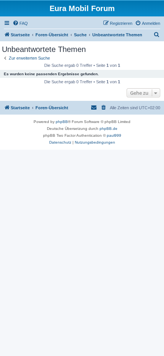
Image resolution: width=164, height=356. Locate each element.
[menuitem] (20, 23)
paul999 (114, 135)
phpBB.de (108, 128)
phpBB (62, 122)
